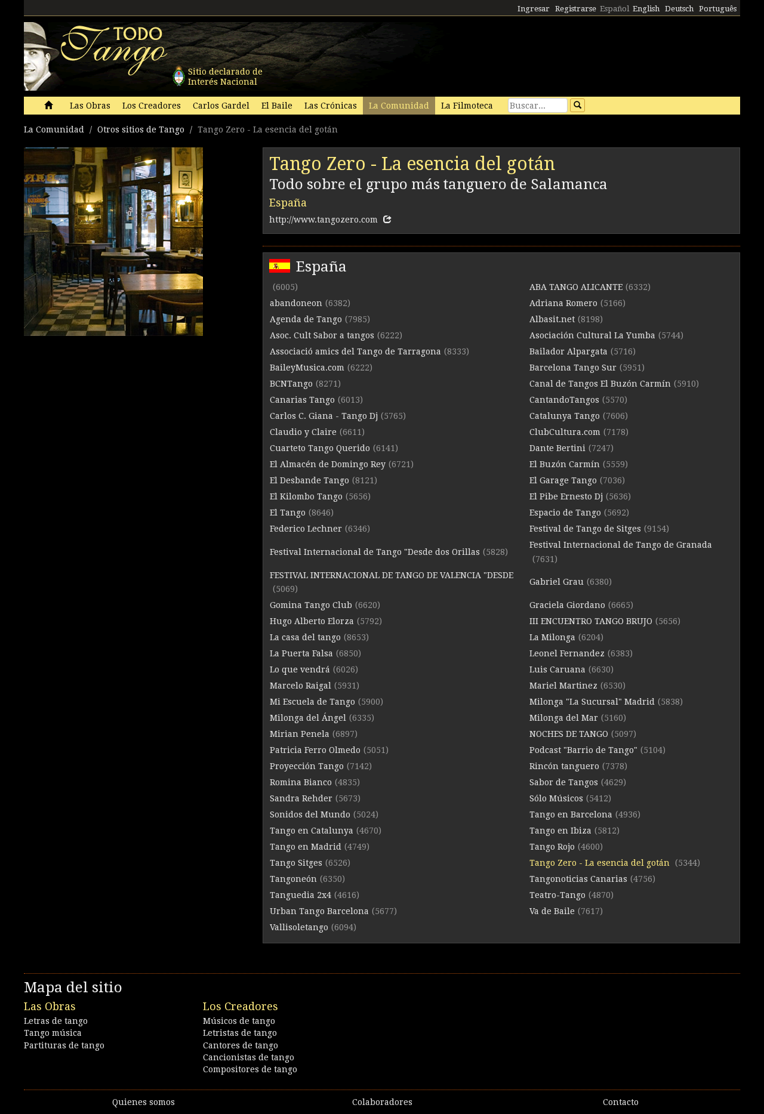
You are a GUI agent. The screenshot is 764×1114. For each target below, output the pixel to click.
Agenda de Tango (306, 319)
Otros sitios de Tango (140, 129)
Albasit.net (552, 319)
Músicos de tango (239, 1021)
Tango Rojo (552, 846)
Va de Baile (552, 911)
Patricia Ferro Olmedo (315, 750)
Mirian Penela (299, 734)
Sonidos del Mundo (310, 814)
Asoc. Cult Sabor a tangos (322, 335)
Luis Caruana (557, 669)
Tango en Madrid (305, 846)
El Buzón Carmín (564, 464)
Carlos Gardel (221, 105)
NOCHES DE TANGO (568, 734)
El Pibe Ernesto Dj (566, 496)
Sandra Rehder (301, 798)
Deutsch (679, 8)
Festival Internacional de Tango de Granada (620, 545)
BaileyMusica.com (307, 367)
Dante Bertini (557, 448)
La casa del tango (305, 637)
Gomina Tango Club (311, 605)
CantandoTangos (564, 400)
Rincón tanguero (564, 766)
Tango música (53, 1033)
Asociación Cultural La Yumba (592, 335)
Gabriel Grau (556, 582)
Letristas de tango (240, 1033)
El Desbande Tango (309, 480)
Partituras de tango (64, 1045)
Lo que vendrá (300, 669)
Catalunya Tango (564, 416)
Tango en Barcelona (570, 814)
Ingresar (533, 8)
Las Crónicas (330, 105)
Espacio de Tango (565, 512)
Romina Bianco (301, 782)
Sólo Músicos (556, 798)
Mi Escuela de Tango (312, 701)
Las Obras (90, 105)
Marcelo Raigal (300, 685)
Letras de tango (56, 1021)
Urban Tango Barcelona (319, 911)
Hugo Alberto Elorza (312, 621)
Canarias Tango (302, 400)
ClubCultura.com (564, 432)
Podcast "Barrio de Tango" (583, 750)
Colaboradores (382, 1102)
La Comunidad (399, 105)
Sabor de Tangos (563, 782)
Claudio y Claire (303, 432)
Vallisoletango (299, 927)
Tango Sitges (296, 863)
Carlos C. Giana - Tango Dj (324, 416)
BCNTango (291, 383)
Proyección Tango (307, 766)
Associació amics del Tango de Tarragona (355, 351)
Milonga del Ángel (308, 718)
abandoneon (296, 303)
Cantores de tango (240, 1045)
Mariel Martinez (563, 685)
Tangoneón (293, 879)
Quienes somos (143, 1102)
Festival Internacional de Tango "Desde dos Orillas (375, 552)
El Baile (276, 105)
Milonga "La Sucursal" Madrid (592, 701)
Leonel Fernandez (567, 653)
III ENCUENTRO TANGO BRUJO (590, 621)
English (646, 8)
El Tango (288, 512)
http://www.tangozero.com (323, 219)
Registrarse (575, 8)
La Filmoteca (467, 105)
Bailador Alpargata (568, 351)
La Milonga (552, 637)
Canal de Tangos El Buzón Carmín (600, 383)
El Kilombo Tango (306, 496)
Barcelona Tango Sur (573, 367)
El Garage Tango (563, 480)
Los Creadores (151, 105)
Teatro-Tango (557, 895)
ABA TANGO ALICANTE (576, 287)
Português (718, 8)
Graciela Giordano (567, 605)
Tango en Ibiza (560, 830)
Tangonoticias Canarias (578, 879)
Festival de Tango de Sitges (585, 528)
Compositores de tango (250, 1069)
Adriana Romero (563, 303)
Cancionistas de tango (248, 1057)
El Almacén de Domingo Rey (328, 464)
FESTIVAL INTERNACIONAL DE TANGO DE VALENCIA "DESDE (391, 575)
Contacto (621, 1102)
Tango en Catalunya (311, 830)
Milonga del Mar (563, 718)
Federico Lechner (306, 528)
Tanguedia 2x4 (300, 895)
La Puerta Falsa (301, 653)
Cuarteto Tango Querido (320, 448)
